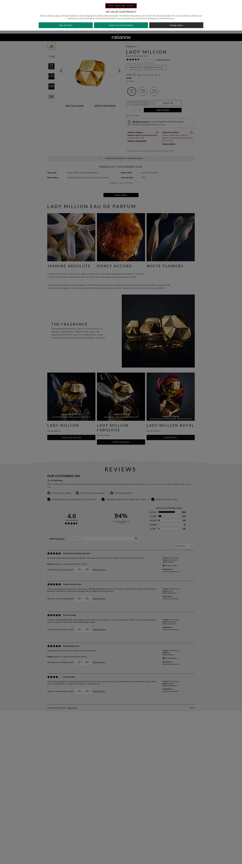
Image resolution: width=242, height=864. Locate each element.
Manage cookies (176, 25)
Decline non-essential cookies (121, 25)
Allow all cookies (65, 25)
